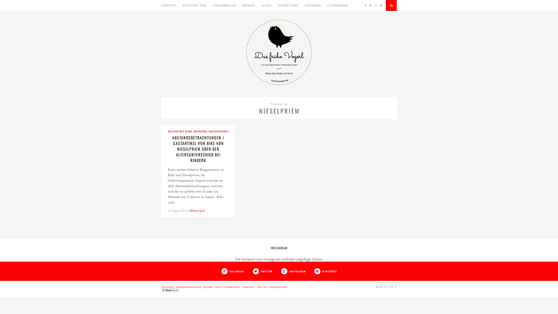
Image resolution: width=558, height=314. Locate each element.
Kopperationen (278, 286)
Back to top (385, 286)
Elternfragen (337, 5)
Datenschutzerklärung (188, 286)
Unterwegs (313, 5)
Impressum (167, 286)
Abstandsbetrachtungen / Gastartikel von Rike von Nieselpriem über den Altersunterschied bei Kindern (198, 149)
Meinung (248, 5)
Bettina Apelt (197, 211)
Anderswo (248, 286)
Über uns (262, 286)
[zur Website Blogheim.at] (170, 290)
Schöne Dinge (288, 5)
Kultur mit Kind (194, 5)
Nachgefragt (219, 131)
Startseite (168, 5)
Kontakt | (209, 286)
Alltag (267, 5)
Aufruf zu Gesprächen (227, 286)
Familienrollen (224, 5)
